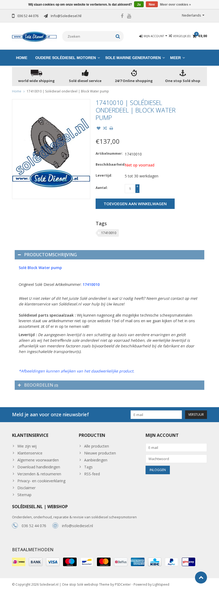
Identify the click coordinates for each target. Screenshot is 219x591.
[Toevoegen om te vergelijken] (105, 128)
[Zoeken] (118, 36)
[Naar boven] (201, 577)
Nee (152, 4)
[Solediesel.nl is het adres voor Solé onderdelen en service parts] (34, 36)
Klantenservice (29, 453)
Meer (175, 58)
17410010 (108, 233)
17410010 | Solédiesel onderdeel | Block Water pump (68, 91)
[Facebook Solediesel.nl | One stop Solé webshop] (122, 17)
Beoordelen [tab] (41, 385)
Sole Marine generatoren (133, 58)
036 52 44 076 (34, 525)
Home (21, 58)
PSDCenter (123, 584)
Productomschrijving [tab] (50, 255)
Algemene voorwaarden (38, 459)
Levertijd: (104, 175)
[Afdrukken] (111, 128)
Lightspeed (160, 584)
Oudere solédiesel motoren (65, 58)
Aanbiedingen (95, 459)
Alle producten (96, 446)
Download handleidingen (38, 466)
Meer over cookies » (175, 4)
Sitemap (24, 494)
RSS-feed (92, 473)
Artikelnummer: (109, 153)
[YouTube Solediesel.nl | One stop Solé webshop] (129, 17)
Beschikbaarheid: (109, 164)
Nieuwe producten (100, 453)
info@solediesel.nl (77, 525)
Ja (139, 4)
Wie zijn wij (27, 446)
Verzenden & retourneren (39, 473)
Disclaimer (26, 487)
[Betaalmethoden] (18, 562)
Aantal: (102, 187)
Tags (88, 466)
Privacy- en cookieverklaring (41, 480)
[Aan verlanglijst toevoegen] (98, 128)
